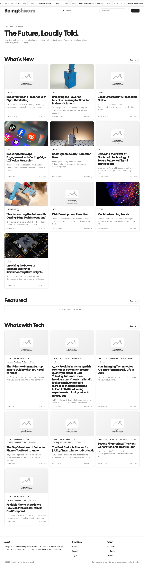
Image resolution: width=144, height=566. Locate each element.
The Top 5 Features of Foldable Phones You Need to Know (26, 448)
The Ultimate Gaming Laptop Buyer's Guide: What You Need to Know (25, 370)
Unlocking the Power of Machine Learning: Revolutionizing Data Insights (25, 269)
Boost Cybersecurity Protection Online (117, 98)
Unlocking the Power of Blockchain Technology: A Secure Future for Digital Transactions (113, 158)
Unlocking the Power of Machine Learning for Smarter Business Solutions (71, 100)
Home (74, 546)
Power (67, 358)
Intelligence (114, 358)
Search (75, 551)
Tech (9, 358)
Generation (123, 439)
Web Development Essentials (70, 214)
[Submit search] (128, 11)
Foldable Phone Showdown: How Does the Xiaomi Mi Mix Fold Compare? (24, 508)
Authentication (77, 358)
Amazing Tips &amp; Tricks (17, 362)
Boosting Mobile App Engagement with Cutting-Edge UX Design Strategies (26, 157)
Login (135, 10)
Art (54, 92)
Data (9, 261)
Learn (101, 210)
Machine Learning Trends (113, 214)
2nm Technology (13, 210)
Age (9, 149)
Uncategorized (19, 358)
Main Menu (67, 10)
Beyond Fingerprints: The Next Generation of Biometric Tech (117, 445)
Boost (10, 92)
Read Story (42, 116)
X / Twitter (111, 551)
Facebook (111, 546)
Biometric (113, 439)
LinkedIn (110, 555)
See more (134, 60)
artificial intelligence (128, 358)
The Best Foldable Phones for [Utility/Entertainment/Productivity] (75, 448)
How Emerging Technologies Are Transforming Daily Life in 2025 (116, 370)
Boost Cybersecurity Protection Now (71, 155)
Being (19, 10)
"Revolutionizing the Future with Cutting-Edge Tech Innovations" (26, 216)
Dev (54, 210)
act (100, 149)
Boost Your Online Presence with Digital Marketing (26, 98)
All (28, 358)
